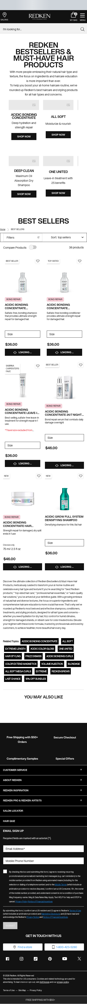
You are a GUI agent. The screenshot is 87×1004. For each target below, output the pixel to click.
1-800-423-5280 (66, 947)
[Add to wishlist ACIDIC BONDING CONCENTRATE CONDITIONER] (79, 261)
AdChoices (44, 982)
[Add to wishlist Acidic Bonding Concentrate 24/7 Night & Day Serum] (80, 364)
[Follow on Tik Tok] (35, 959)
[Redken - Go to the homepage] (39, 17)
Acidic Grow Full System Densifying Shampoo (64, 518)
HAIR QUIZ (9, 821)
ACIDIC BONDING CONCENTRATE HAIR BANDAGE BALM (17, 524)
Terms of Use (75, 910)
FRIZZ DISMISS (33, 656)
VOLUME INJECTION (52, 664)
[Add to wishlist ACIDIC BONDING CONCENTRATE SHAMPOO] (37, 261)
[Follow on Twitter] (79, 959)
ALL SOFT (67, 641)
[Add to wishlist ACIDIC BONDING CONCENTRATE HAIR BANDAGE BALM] (38, 476)
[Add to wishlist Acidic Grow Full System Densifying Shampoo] (80, 476)
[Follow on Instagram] (21, 959)
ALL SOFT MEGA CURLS (18, 671)
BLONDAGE (74, 664)
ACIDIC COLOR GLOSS (42, 648)
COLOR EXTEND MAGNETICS (20, 664)
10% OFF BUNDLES (35, 679)
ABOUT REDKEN (12, 780)
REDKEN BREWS (61, 671)
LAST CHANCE (13, 679)
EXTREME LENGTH (15, 648)
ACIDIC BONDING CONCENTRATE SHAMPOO (16, 306)
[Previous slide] (5, 126)
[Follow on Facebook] (7, 958)
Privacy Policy (21, 901)
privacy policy (63, 982)
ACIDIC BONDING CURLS (59, 656)
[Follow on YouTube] (64, 959)
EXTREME (41, 671)
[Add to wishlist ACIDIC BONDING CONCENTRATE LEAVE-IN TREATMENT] (37, 365)
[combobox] (42, 29)
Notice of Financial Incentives (40, 901)
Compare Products (15, 247)
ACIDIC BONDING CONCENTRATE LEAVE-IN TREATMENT (22, 411)
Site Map (22, 990)
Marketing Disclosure (50, 913)
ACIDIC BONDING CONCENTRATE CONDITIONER (58, 306)
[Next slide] (82, 126)
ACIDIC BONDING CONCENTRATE (39, 641)
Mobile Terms (61, 884)
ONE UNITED (65, 648)
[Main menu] (82, 16)
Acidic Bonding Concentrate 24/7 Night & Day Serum (63, 413)
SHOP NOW (24, 136)
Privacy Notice (33, 917)
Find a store (25, 947)
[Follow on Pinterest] (50, 959)
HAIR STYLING (13, 656)
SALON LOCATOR (13, 810)
